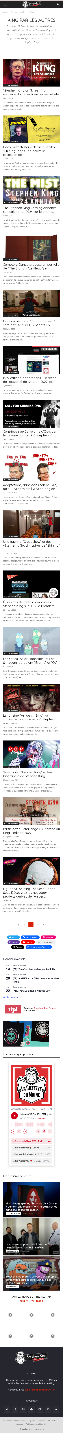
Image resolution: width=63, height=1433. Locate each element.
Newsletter (52, 1421)
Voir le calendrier (11, 997)
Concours (41, 1421)
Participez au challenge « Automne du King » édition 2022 (31, 831)
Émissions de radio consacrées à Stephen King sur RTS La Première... (29, 604)
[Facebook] (15, 1409)
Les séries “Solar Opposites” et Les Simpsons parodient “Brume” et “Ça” (30, 660)
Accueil (5, 12)
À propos (19, 1424)
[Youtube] (56, 1409)
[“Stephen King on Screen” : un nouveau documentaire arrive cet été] (31, 73)
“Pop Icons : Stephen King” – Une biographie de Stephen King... (27, 774)
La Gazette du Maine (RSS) (14, 1421)
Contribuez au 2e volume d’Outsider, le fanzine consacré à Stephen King (30, 433)
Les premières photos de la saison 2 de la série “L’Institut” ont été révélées (31, 1246)
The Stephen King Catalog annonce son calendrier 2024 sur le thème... (30, 210)
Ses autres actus (12, 1287)
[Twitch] (40, 1409)
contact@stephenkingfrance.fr (40, 1390)
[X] (48, 1409)
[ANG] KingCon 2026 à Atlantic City (31, 990)
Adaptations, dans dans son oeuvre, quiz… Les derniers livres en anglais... (30, 487)
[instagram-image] (10, 1314)
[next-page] (43, 924)
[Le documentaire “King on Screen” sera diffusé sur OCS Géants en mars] (31, 303)
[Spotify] (31, 1409)
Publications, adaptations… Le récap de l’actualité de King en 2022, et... (30, 380)
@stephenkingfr (31, 1300)
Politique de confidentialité (36, 1424)
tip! (13, 1009)
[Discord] (7, 1409)
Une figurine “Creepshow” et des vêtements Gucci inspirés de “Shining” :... (31, 545)
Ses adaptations (12, 1251)
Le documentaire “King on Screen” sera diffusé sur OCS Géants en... (29, 323)
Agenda (31, 1421)
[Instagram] (23, 1409)
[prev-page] (18, 924)
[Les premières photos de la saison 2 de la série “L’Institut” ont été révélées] (31, 1236)
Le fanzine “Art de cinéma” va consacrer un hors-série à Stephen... (29, 717)
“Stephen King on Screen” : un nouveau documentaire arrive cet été (31, 92)
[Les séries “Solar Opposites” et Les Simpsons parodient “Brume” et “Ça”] (31, 641)
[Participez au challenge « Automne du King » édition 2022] (31, 811)
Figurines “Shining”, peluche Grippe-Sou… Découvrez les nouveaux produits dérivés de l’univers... (30, 892)
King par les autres (19, 12)
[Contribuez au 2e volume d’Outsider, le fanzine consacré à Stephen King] (31, 413)
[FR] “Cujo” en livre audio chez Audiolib (34, 969)
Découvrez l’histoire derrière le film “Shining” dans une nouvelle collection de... (29, 151)
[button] (5, 4)
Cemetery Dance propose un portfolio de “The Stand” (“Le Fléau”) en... (31, 266)
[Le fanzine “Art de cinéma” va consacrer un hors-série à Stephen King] (31, 698)
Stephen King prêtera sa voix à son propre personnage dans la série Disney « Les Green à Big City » (31, 1279)
